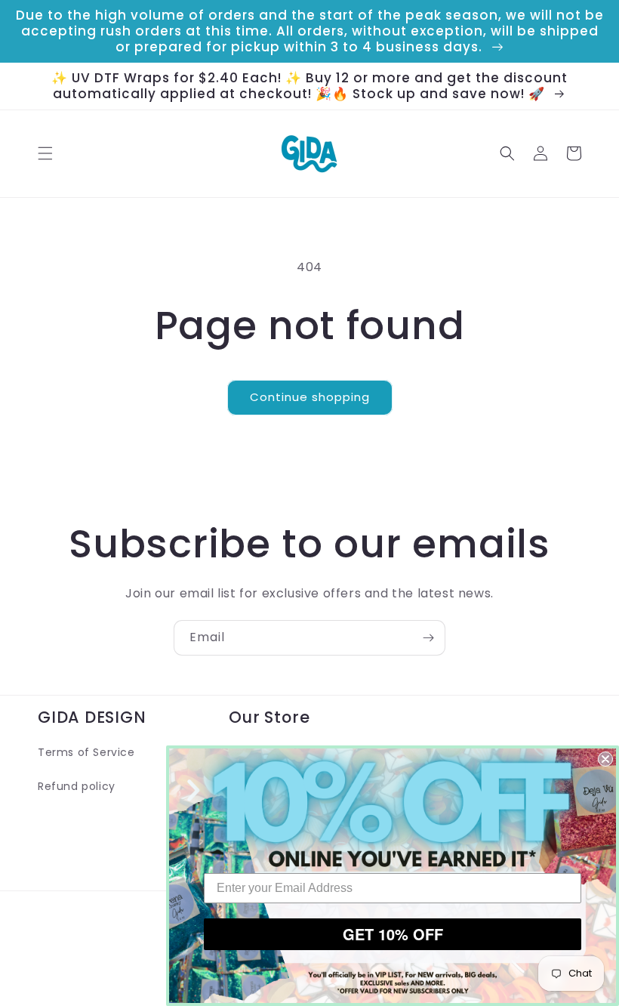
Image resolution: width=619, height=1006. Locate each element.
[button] (45, 153)
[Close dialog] (605, 759)
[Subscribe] (428, 638)
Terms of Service (86, 752)
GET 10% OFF (393, 934)
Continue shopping (310, 397)
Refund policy (76, 786)
